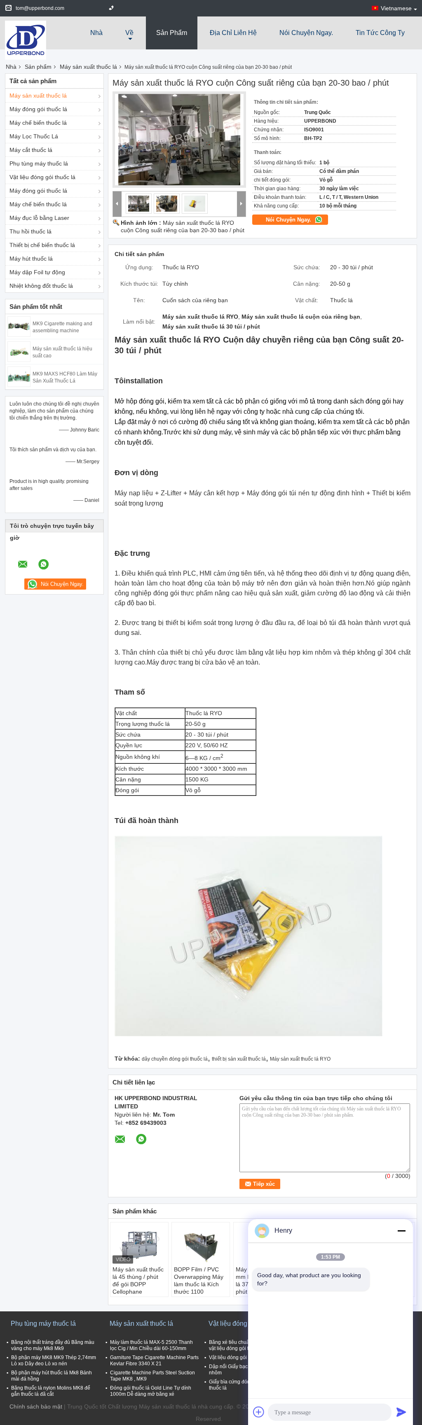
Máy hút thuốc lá (31, 258)
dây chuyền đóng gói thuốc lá (175, 1059)
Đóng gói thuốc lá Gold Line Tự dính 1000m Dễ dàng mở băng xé (150, 1391)
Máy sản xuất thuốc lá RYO (300, 1059)
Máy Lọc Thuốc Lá (33, 136)
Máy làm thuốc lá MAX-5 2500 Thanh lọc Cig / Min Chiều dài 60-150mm (151, 1345)
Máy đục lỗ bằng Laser (39, 218)
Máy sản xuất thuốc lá (88, 67)
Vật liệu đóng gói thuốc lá (42, 177)
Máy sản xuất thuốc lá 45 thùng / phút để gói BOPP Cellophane (138, 1280)
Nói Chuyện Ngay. (306, 32)
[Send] (401, 1412)
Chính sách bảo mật (35, 1406)
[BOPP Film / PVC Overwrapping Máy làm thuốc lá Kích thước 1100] (201, 1245)
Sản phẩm (171, 32)
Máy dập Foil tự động (37, 272)
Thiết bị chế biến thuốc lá (42, 245)
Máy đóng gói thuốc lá (38, 109)
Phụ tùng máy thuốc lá (38, 163)
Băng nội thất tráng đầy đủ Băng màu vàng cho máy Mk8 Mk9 (52, 1345)
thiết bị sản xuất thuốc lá (239, 1059)
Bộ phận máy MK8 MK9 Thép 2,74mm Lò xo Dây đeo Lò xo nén (53, 1361)
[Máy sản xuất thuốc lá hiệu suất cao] (19, 351)
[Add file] (259, 1412)
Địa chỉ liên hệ (233, 32)
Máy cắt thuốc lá (30, 150)
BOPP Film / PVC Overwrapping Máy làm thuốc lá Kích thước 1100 (198, 1280)
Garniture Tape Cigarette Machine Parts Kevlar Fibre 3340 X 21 (154, 1361)
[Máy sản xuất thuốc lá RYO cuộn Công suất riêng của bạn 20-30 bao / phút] (179, 139)
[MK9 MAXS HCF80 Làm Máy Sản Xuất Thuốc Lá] (19, 376)
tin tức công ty (380, 32)
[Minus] (401, 1231)
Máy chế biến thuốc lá (38, 122)
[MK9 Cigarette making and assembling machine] (19, 326)
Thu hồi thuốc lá (30, 231)
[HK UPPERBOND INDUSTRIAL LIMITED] (25, 39)
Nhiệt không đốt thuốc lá (41, 285)
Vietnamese (396, 8)
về (129, 32)
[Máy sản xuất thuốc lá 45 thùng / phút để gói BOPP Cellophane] (139, 1245)
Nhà (96, 32)
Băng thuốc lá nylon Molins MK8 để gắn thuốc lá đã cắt (50, 1391)
